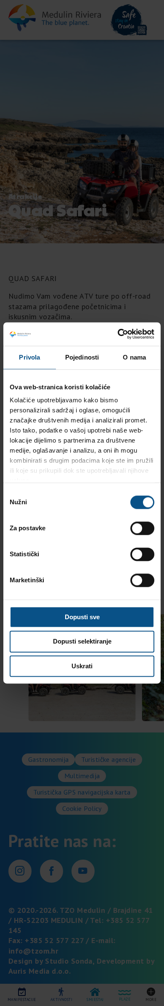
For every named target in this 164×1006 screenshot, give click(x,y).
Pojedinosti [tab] (82, 357)
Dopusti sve (82, 616)
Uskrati (82, 666)
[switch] (142, 528)
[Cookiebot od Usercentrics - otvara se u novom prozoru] (118, 333)
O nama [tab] (134, 357)
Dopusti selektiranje (82, 641)
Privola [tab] (29, 357)
